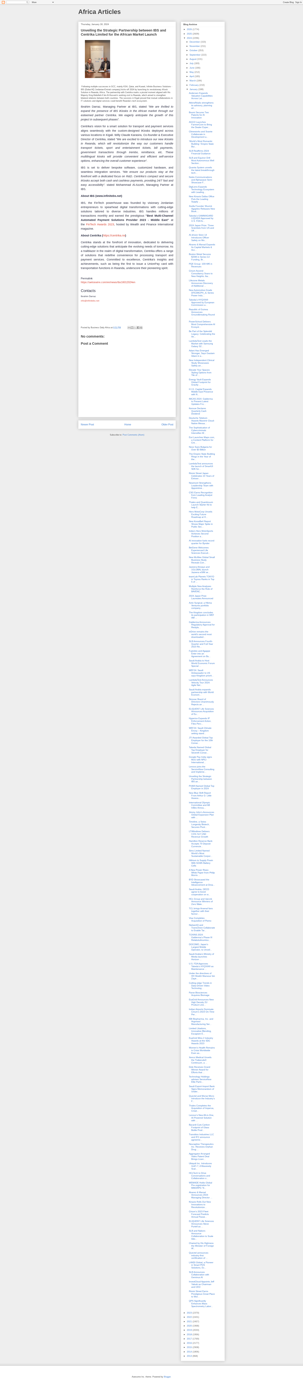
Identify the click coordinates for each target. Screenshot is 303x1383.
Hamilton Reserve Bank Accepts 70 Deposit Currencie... (200, 844)
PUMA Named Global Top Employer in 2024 (201, 787)
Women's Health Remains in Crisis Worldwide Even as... (202, 1050)
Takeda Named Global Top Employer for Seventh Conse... (200, 750)
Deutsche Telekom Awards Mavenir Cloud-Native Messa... (202, 421)
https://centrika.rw (114, 235)
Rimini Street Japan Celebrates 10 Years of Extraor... (201, 476)
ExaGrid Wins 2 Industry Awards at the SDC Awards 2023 (201, 1041)
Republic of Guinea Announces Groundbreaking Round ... (202, 313)
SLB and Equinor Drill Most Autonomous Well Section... (201, 160)
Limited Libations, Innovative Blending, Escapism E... (200, 1031)
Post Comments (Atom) (133, 435)
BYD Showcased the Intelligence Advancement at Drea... (202, 882)
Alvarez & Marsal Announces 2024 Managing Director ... (200, 1195)
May (192, 72)
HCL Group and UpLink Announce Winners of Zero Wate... (201, 902)
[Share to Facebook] (138, 327)
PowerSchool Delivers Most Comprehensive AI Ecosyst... (202, 324)
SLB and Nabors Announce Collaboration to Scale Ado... (201, 1234)
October (194, 50)
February (194, 85)
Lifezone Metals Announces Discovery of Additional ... (201, 283)
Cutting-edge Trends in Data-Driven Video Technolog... (200, 986)
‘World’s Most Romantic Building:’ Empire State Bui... (201, 144)
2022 (190, 1317)
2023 (190, 1312)
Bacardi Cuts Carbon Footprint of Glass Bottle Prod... (199, 1127)
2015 (190, 1347)
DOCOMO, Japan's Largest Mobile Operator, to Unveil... (200, 947)
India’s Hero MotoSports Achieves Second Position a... (201, 534)
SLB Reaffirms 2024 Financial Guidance (200, 152)
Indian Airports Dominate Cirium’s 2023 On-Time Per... (201, 1012)
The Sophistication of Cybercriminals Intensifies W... (199, 430)
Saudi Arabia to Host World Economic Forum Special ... (202, 663)
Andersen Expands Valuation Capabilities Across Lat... (201, 96)
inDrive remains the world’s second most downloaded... (200, 634)
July (192, 63)
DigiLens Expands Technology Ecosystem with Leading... (201, 189)
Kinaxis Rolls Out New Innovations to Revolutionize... (200, 1204)
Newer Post (87, 424)
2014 (190, 1351)
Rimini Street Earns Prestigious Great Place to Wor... (202, 1294)
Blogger (167, 1377)
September (195, 54)
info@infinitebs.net (90, 300)
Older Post (167, 424)
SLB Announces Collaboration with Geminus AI (199, 1275)
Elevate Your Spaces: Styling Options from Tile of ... (200, 372)
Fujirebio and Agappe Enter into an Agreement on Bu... (200, 654)
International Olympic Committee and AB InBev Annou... (199, 805)
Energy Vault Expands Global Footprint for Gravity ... (200, 382)
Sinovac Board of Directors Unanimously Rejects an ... (201, 702)
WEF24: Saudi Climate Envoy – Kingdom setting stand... (200, 731)
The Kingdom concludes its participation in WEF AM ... (201, 615)
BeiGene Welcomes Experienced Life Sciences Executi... (199, 550)
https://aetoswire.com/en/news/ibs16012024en (108, 282)
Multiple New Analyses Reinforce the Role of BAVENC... (200, 589)
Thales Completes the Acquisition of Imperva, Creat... (201, 1108)
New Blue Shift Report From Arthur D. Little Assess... (200, 796)
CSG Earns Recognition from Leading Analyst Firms (201, 495)
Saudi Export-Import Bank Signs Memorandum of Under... (202, 1089)
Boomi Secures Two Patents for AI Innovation (199, 115)
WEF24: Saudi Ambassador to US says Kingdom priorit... (201, 673)
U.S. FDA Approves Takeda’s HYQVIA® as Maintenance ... (201, 966)
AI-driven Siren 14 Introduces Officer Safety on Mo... (199, 237)
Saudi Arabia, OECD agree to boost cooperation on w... (199, 892)
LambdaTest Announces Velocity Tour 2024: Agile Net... (201, 683)
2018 (190, 1334)
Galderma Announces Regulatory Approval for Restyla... (202, 625)
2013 (190, 1356)
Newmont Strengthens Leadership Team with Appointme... (201, 485)
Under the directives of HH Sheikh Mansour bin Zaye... (202, 976)
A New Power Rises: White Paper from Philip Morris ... (202, 873)
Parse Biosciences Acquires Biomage (199, 994)
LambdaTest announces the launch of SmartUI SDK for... (201, 466)
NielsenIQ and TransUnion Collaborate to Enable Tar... (202, 928)
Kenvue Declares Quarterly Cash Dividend (197, 411)
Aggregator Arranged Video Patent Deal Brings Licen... (199, 1156)
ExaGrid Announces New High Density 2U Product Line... (201, 1002)
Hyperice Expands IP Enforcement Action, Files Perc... (200, 721)
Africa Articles (99, 11)
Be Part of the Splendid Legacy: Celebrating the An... (202, 334)
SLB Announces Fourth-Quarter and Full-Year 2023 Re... (201, 644)
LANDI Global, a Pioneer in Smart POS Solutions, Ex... (201, 1265)
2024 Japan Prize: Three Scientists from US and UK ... (201, 228)
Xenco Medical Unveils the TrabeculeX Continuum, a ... (200, 1060)
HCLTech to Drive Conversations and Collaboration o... (199, 1176)
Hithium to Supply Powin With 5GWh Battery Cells (201, 863)
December (195, 42)
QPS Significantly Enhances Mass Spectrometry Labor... (201, 1304)
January (194, 89)
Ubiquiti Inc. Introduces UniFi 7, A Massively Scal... (200, 1166)
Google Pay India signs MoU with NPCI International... (200, 760)
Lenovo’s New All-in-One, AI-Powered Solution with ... (201, 1118)
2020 (190, 1325)
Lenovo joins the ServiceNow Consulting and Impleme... (201, 769)
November (195, 46)
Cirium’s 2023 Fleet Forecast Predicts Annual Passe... (199, 1214)
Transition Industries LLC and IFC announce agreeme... (201, 1137)
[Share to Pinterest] (141, 327)
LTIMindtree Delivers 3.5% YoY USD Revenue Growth (199, 834)
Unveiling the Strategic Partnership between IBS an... (200, 779)
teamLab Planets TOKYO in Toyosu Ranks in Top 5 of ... (201, 579)
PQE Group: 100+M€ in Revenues (200, 265)
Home (127, 424)
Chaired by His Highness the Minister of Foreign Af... (201, 1246)
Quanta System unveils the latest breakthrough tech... (201, 170)
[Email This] (129, 327)
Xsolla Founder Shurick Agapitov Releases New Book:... (202, 209)
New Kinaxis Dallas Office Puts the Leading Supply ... (201, 199)
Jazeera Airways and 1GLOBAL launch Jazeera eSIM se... (199, 570)
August (193, 59)
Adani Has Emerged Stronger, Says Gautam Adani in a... (202, 353)
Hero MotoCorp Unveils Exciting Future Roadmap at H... (200, 514)
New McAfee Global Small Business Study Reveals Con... (202, 560)
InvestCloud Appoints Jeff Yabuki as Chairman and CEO (201, 1284)
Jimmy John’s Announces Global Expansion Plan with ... (201, 815)
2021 (190, 1321)
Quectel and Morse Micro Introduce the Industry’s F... (202, 1099)
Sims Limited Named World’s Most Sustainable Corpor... (200, 853)
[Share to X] (135, 327)
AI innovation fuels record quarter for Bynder (201, 542)
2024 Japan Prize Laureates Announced (201, 597)
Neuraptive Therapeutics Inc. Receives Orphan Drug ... (201, 1147)
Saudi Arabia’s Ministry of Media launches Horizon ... (201, 957)
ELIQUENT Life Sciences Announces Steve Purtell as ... (201, 1224)
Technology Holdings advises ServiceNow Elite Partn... (200, 1079)
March (193, 80)
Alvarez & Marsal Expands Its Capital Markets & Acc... (202, 247)
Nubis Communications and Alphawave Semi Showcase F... (200, 180)
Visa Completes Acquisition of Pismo (200, 919)
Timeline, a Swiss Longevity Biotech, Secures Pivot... (199, 824)
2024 (190, 38)
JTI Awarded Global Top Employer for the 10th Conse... (201, 740)
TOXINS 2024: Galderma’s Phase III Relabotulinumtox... (200, 937)
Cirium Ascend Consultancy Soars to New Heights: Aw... (201, 273)
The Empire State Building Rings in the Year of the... (202, 457)
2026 (190, 29)
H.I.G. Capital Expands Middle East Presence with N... (201, 392)
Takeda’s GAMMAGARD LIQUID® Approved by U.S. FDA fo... (201, 218)
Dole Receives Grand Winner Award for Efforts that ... (199, 1070)
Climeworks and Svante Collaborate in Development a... (200, 134)
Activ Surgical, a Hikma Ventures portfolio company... (200, 605)
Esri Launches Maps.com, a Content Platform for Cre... (202, 440)
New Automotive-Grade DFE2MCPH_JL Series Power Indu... (201, 293)
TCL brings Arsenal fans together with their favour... (201, 911)
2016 (190, 1343)
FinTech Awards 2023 (100, 224)
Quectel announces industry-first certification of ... (198, 1255)
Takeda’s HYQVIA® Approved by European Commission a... (201, 302)
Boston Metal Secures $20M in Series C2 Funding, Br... (200, 257)
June (192, 67)
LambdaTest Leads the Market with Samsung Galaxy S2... (201, 344)
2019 (190, 1330)
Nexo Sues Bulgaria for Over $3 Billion (200, 448)
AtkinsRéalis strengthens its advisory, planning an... (201, 105)
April (192, 76)
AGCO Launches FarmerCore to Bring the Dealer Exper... (200, 125)
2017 (190, 1338)
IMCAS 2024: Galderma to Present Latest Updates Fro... (201, 401)
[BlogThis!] (132, 327)
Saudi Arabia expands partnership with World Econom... (201, 692)
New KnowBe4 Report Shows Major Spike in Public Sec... (201, 524)
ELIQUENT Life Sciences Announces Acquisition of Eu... (201, 711)
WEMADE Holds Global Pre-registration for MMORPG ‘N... (200, 1185)
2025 (190, 33)
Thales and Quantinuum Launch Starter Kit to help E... (201, 505)
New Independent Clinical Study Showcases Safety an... (201, 363)
